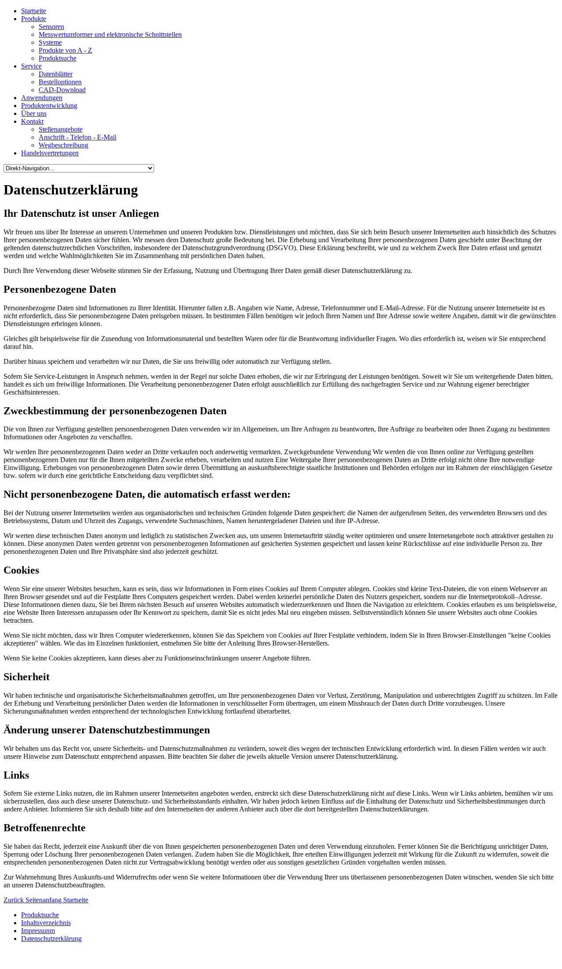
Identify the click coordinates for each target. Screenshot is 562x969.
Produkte (33, 18)
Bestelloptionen (60, 82)
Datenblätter (55, 74)
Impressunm (38, 930)
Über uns (34, 113)
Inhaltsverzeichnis (46, 922)
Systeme (50, 42)
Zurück (14, 900)
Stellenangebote (61, 129)
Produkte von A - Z (65, 50)
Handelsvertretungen (50, 153)
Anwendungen (41, 97)
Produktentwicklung (49, 105)
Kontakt (32, 121)
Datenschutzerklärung (51, 938)
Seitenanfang (44, 900)
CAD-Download (62, 89)
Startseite (33, 10)
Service (31, 66)
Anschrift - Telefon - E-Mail (77, 137)
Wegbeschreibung (63, 145)
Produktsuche (57, 58)
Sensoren (51, 26)
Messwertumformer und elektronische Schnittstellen (110, 34)
